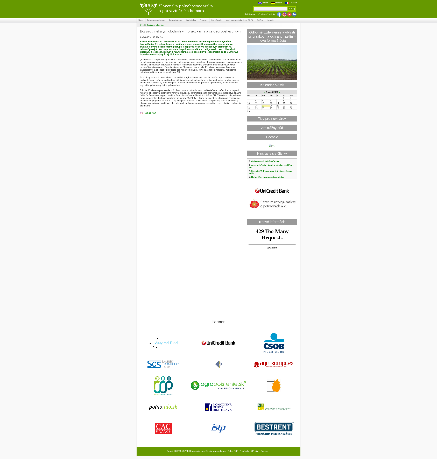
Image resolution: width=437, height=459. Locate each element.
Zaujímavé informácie (155, 25)
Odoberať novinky (266, 14)
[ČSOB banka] (273, 343)
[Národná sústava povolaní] (163, 386)
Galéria (259, 20)
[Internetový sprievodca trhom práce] (218, 428)
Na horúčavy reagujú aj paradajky (267, 177)
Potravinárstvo (174, 20)
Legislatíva (190, 20)
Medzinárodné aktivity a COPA (238, 20)
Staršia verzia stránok (216, 451)
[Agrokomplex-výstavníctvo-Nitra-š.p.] (273, 365)
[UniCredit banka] (272, 194)
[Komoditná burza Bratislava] (218, 407)
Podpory (202, 20)
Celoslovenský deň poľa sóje (265, 161)
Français (293, 3)
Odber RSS (233, 451)
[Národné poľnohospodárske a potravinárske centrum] (273, 407)
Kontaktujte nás (197, 451)
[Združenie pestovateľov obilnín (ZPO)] (273, 386)
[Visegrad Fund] (163, 343)
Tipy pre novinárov (272, 118)
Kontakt (269, 20)
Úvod (140, 20)
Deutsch (278, 3)
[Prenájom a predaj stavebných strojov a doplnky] (273, 429)
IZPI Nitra (255, 451)
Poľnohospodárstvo (155, 20)
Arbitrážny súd (272, 128)
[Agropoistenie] (218, 386)
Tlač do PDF (149, 113)
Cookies (264, 451)
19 (263, 106)
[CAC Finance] (163, 429)
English (265, 3)
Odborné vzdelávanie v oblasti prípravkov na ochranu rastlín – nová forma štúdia (272, 36)
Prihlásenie (250, 14)
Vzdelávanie (215, 20)
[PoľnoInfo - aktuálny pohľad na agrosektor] (163, 407)
